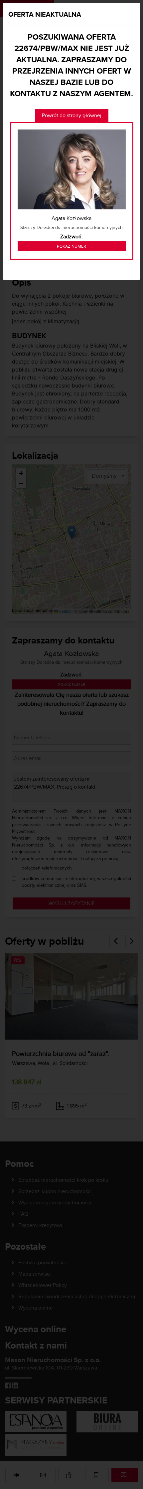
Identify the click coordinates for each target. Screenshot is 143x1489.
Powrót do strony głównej (71, 115)
